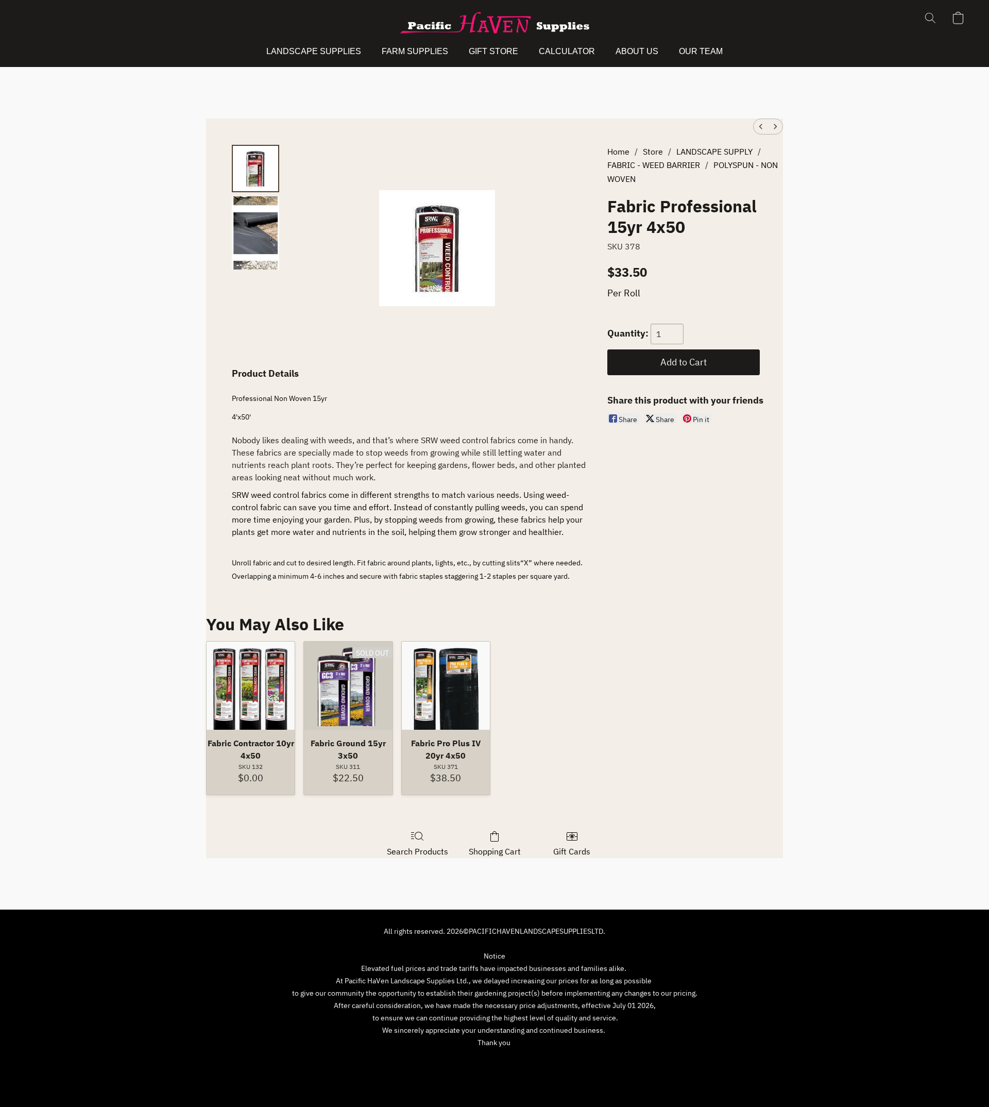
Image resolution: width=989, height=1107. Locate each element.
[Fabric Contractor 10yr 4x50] (251, 686)
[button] (494, 23)
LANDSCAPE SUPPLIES (313, 51)
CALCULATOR (567, 51)
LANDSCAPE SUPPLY (714, 151)
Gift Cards (571, 851)
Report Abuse (577, 1061)
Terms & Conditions (422, 1061)
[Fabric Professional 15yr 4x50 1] (255, 233)
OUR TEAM (701, 51)
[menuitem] (761, 126)
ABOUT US (637, 51)
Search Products (417, 851)
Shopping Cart (495, 851)
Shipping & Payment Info (504, 1061)
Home (618, 151)
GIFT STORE (493, 51)
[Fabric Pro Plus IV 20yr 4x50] (446, 686)
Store (653, 151)
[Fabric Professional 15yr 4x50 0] (255, 168)
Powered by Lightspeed (495, 1079)
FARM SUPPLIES (415, 51)
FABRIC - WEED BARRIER (653, 165)
